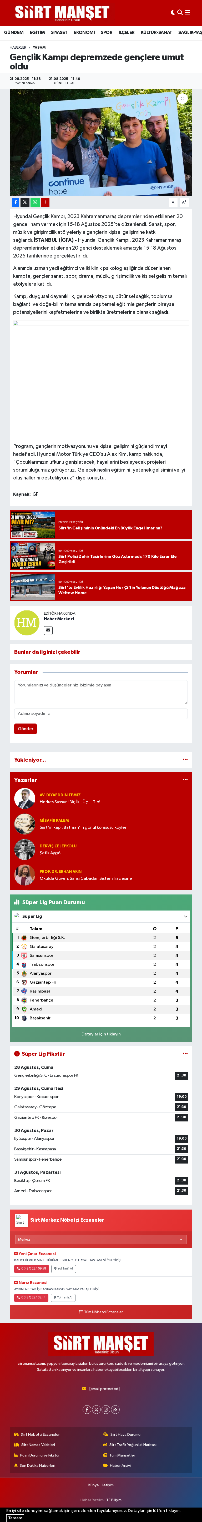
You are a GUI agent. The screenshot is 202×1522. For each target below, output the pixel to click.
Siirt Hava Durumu (125, 1435)
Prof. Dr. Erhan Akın (61, 872)
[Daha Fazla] (45, 202)
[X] (96, 1409)
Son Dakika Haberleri (37, 1466)
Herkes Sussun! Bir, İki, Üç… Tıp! (70, 802)
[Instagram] (106, 1409)
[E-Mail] (48, 630)
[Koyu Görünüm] (173, 13)
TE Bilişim (114, 1500)
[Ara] (180, 13)
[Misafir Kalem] (24, 824)
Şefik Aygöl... (52, 853)
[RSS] (115, 1409)
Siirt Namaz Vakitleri (38, 1445)
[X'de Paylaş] (25, 202)
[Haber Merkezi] (26, 622)
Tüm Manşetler (122, 1455)
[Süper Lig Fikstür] (185, 1054)
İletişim (108, 1485)
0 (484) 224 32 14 (33, 1297)
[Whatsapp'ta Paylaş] (35, 202)
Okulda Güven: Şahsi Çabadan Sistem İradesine (86, 878)
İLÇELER (127, 32)
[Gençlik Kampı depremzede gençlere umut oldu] (101, 142)
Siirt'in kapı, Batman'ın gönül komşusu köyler (83, 827)
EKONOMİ (84, 32)
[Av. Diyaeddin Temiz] (24, 798)
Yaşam (39, 47)
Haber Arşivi (120, 1466)
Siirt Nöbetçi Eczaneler (40, 1435)
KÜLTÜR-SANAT (156, 32)
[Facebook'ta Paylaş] (15, 202)
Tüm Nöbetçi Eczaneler (103, 1312)
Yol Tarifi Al (65, 1268)
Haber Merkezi (59, 619)
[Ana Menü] (187, 13)
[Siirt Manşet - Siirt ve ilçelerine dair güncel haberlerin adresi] (62, 13)
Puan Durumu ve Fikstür (40, 1455)
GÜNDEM (13, 32)
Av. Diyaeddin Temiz (60, 795)
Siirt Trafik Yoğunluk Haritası (132, 1445)
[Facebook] (87, 1409)
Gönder (25, 729)
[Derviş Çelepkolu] (24, 849)
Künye (93, 1485)
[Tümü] (185, 760)
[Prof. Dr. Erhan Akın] (24, 875)
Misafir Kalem (54, 821)
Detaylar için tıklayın (101, 1034)
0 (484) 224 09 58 (33, 1268)
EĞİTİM (37, 32)
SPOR (106, 32)
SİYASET (59, 32)
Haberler (18, 47)
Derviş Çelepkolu (58, 846)
